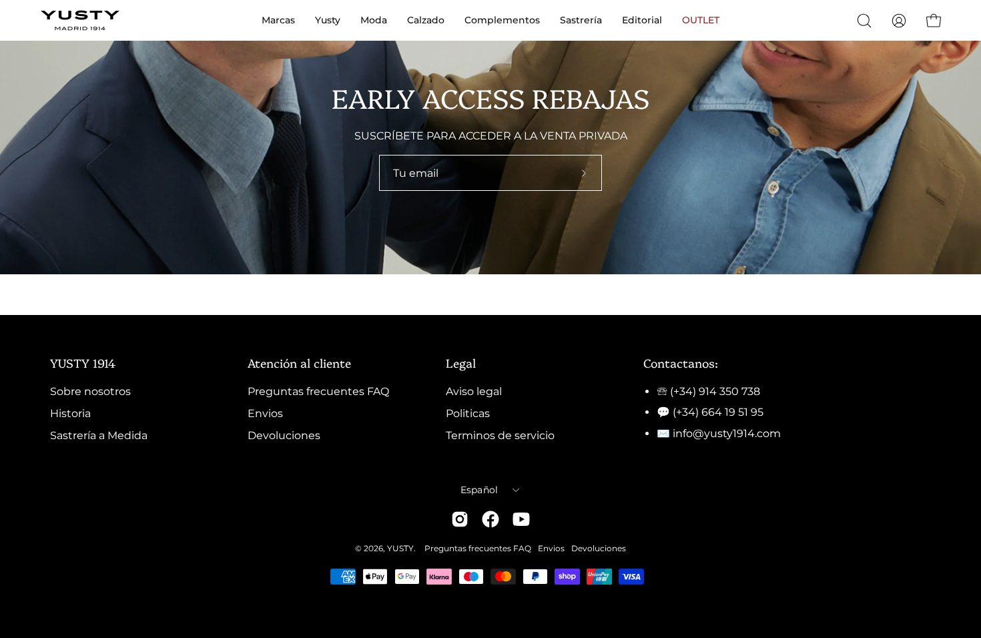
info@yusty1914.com (727, 433)
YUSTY (400, 548)
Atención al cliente (299, 362)
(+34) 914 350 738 (715, 391)
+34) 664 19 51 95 (719, 412)
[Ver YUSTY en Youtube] (521, 519)
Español (479, 490)
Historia (70, 413)
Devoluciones (284, 435)
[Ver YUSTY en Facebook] (490, 519)
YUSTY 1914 (82, 362)
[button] (864, 21)
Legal (461, 362)
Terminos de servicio (500, 435)
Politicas (468, 413)
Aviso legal (474, 391)
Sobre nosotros (90, 391)
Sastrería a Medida (98, 435)
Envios (265, 413)
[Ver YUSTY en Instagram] (460, 519)
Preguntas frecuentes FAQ (318, 391)
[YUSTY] (80, 20)
